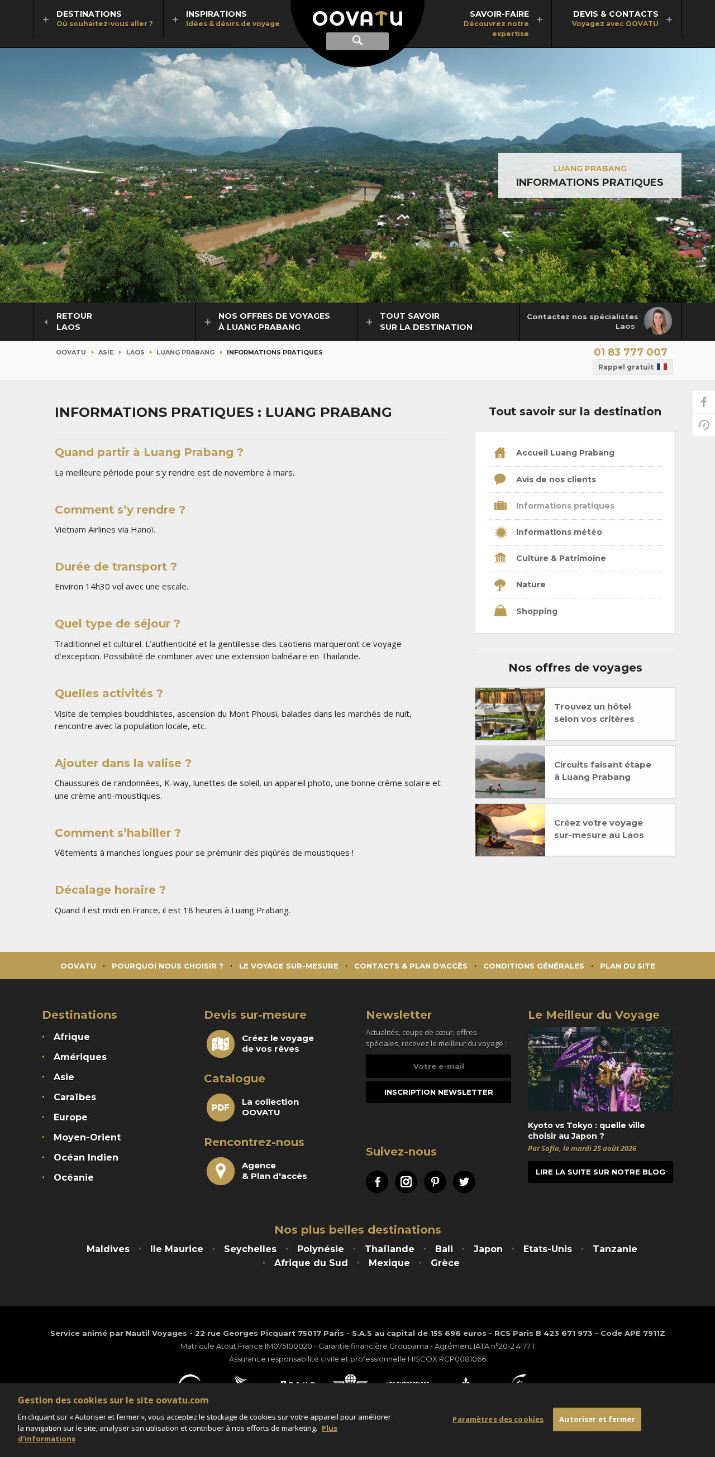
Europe (71, 1117)
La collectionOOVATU (270, 1107)
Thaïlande (389, 1249)
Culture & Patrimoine (560, 558)
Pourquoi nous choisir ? (167, 965)
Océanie (74, 1177)
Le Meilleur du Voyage (594, 1015)
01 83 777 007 (631, 352)
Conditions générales (533, 965)
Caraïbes (75, 1097)
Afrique (72, 1037)
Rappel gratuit (626, 367)
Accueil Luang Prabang (564, 453)
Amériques (80, 1057)
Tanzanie (615, 1249)
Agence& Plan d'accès (274, 1170)
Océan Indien (86, 1157)
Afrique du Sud (311, 1263)
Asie (106, 352)
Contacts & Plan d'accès (411, 965)
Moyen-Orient (87, 1137)
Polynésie (320, 1249)
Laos (135, 352)
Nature (530, 584)
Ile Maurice (176, 1249)
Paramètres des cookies (498, 1419)
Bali (444, 1249)
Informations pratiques (564, 506)
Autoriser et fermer (597, 1419)
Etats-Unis (547, 1249)
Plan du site (627, 965)
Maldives (108, 1249)
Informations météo (558, 532)
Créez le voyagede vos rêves (278, 1043)
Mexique (389, 1263)
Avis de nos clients (555, 480)
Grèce (445, 1263)
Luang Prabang (590, 169)
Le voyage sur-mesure (289, 965)
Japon (488, 1249)
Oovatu (71, 352)
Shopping (535, 611)
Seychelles (250, 1249)
